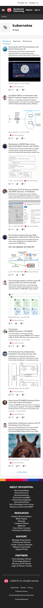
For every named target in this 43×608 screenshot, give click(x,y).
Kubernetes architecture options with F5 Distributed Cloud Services (24, 424)
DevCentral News (21, 490)
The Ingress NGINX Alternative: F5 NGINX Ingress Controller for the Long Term (22, 330)
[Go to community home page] (15, 10)
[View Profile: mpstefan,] (5, 402)
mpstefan (11, 411)
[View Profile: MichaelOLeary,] (5, 282)
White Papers (21, 519)
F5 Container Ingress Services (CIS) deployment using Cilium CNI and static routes (24, 236)
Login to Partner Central (21, 566)
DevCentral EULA (21, 502)
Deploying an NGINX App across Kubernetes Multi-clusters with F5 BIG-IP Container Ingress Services (24, 145)
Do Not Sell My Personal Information (21, 595)
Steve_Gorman (13, 132)
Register (29, 10)
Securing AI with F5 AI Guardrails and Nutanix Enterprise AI (23, 48)
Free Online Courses (21, 528)
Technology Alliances (22, 561)
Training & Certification (21, 530)
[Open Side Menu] (3, 10)
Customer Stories (21, 523)
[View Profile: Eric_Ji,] (5, 191)
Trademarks (14, 588)
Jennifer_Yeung (13, 84)
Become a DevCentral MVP (21, 507)
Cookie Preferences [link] (21, 599)
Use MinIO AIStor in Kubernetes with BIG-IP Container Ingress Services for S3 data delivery (24, 97)
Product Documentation (21, 516)
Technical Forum (21, 493)
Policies (23, 588)
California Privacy (21, 591)
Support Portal (22, 549)
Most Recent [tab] (7, 41)
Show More (23, 472)
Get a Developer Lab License (21, 504)
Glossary (21, 521)
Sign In (37, 10)
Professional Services (21, 542)
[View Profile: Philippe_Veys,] (5, 353)
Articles (4, 17)
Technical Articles (21, 495)
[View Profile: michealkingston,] (5, 331)
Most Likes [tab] (17, 41)
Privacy (30, 588)
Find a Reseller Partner (21, 559)
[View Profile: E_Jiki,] (5, 146)
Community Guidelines (21, 500)
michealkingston (14, 340)
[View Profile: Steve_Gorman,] (5, 97)
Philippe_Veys (13, 388)
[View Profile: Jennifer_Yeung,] (5, 49)
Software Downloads (21, 547)
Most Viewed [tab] (27, 41)
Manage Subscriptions (21, 540)
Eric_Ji (10, 226)
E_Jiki (10, 181)
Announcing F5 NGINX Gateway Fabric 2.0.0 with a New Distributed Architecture (24, 401)
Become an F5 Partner (21, 564)
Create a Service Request (21, 545)
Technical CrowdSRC (21, 497)
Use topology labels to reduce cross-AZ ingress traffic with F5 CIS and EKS (24, 282)
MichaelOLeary (13, 317)
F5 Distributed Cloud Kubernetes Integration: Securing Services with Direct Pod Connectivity (22, 353)
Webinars (21, 526)
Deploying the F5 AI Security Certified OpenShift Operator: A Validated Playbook (23, 191)
